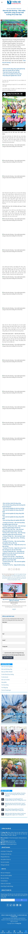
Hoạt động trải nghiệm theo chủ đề (12, 75)
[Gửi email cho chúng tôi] (14, 905)
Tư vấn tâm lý (4, 677)
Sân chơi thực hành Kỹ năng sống (12, 503)
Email (4, 640)
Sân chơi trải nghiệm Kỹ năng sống (14, 8)
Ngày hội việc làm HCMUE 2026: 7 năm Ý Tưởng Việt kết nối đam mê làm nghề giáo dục (15, 805)
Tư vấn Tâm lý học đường (7, 674)
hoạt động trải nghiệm (6, 576)
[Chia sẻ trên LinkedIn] (16, 569)
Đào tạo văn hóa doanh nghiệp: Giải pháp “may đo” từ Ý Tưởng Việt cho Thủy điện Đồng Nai (15, 794)
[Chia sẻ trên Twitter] (14, 569)
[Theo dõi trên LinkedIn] (17, 905)
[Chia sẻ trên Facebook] (11, 569)
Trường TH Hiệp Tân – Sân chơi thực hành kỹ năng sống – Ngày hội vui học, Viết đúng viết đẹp (13, 538)
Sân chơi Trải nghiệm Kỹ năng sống (12, 73)
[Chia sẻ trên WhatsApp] (9, 569)
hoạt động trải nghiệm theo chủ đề (18, 575)
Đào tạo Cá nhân (5, 679)
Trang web (4, 646)
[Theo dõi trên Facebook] (7, 905)
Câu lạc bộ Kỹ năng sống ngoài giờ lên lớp (14, 68)
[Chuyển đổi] (26, 669)
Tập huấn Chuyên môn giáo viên (11, 72)
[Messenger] (25, 931)
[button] (2, 2)
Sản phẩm (4, 682)
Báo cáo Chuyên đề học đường (11, 70)
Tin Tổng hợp (4, 687)
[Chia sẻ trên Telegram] (19, 569)
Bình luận (4, 622)
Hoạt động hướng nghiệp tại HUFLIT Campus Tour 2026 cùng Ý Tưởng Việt (14, 809)
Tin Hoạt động (5, 685)
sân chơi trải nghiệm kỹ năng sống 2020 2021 (11, 578)
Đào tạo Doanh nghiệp (7, 666)
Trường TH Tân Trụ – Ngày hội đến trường (14, 565)
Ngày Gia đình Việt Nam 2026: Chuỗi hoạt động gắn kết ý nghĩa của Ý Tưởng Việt (15, 814)
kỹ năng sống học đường (15, 579)
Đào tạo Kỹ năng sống (6, 669)
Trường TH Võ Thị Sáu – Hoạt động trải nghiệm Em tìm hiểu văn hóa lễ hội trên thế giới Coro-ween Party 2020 (13, 558)
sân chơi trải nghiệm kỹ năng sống (19, 576)
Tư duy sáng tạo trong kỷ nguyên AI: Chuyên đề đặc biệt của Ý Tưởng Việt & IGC (15, 799)
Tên (3, 634)
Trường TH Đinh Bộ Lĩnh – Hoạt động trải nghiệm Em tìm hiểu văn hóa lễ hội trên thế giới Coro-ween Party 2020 (13, 553)
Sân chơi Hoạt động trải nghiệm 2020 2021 (14, 520)
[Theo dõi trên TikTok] (10, 905)
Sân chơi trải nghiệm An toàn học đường (13, 508)
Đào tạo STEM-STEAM (6, 671)
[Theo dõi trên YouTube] (20, 905)
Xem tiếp (14, 609)
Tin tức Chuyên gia (6, 690)
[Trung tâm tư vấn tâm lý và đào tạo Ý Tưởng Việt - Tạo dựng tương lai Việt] (14, 2)
